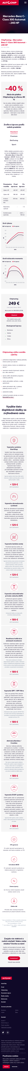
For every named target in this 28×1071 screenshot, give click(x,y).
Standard (14, 132)
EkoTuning (14, 140)
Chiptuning (4, 990)
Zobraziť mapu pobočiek (14, 962)
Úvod (2, 987)
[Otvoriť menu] (25, 2)
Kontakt (3, 1002)
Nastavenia (14, 1066)
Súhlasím (6, 1066)
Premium (14, 136)
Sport (14, 144)
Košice (16, 1010)
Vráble (2, 1012)
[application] (14, 239)
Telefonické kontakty (6, 1027)
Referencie (4, 999)
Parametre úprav (6, 993)
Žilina (16, 1012)
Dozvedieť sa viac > (8, 397)
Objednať (14, 315)
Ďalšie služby (5, 996)
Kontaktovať (14, 958)
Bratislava (3, 1010)
